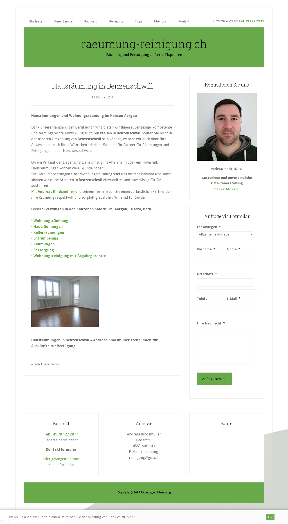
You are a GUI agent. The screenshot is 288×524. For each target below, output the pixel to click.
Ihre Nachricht (211, 323)
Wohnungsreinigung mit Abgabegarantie (70, 256)
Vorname (206, 249)
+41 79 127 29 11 (251, 21)
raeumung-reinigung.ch (144, 43)
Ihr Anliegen (209, 227)
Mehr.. (132, 517)
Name (233, 249)
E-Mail (233, 299)
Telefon (203, 299)
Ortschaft (207, 274)
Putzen (55, 364)
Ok (270, 517)
